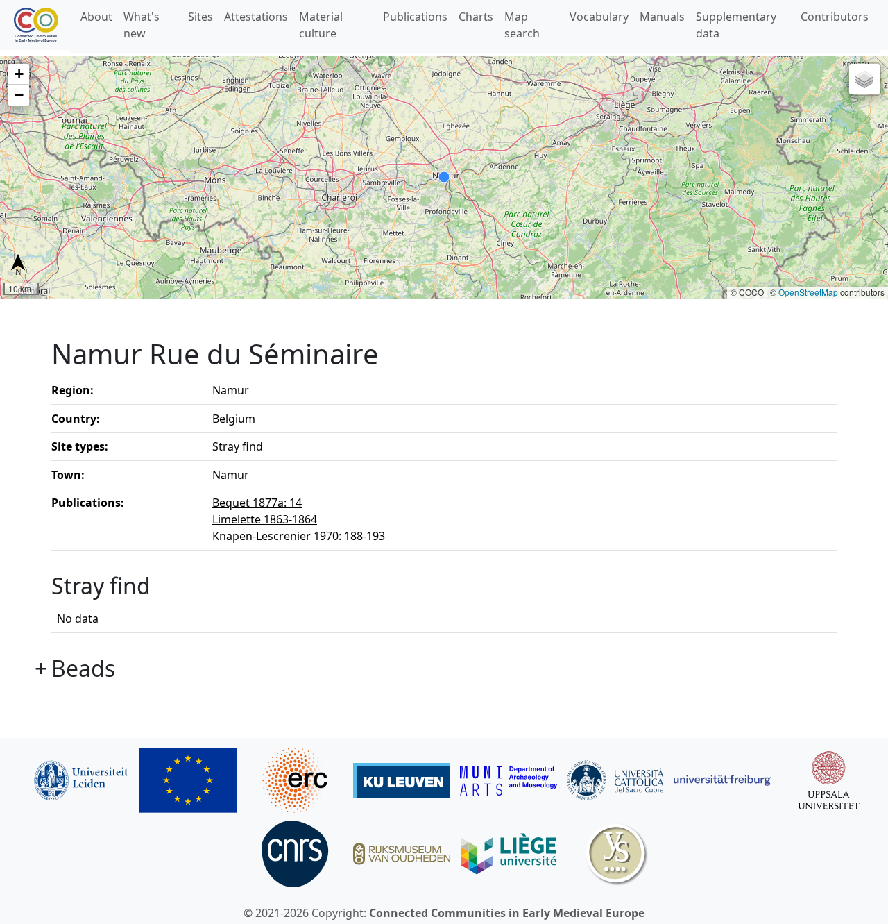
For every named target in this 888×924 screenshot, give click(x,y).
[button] (18, 74)
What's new (141, 25)
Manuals (662, 16)
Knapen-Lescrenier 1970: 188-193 (298, 536)
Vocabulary (599, 16)
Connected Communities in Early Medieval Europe (506, 913)
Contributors (835, 16)
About (96, 16)
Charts (476, 16)
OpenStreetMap (808, 292)
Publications (415, 16)
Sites (200, 16)
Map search (522, 25)
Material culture (321, 25)
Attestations (256, 16)
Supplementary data (736, 25)
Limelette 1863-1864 (264, 519)
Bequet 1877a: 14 (257, 502)
